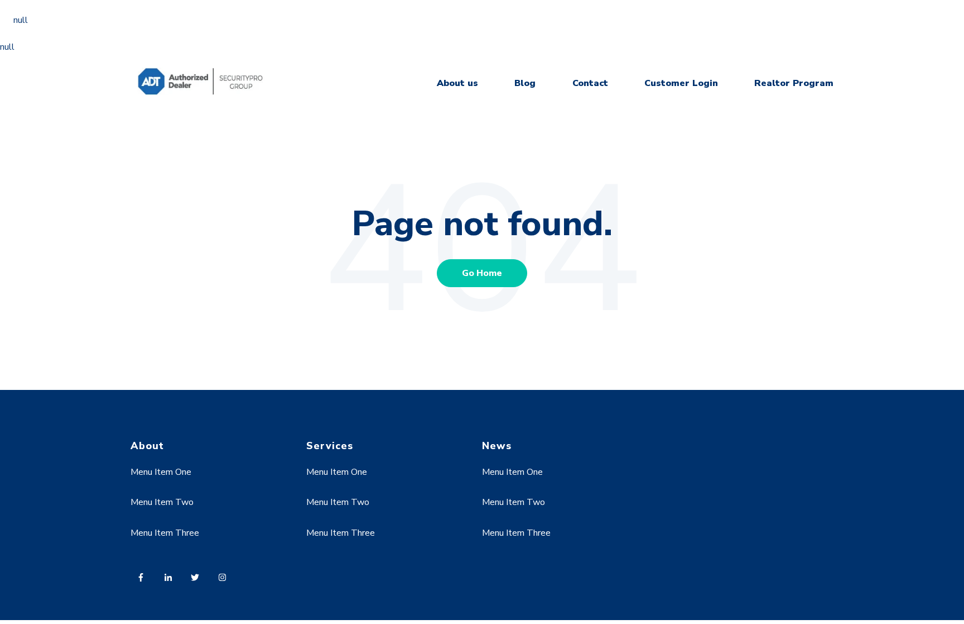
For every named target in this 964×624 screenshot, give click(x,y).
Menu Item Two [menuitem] (162, 502)
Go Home (482, 273)
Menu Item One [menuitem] (161, 472)
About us (457, 83)
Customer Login (681, 83)
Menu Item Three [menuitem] (165, 533)
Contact (590, 83)
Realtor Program (793, 83)
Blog (525, 83)
